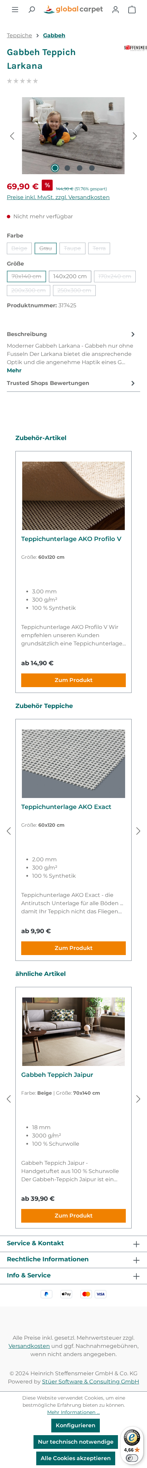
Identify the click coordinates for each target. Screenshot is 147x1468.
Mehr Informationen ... (73, 1412)
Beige (21, 249)
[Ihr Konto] (115, 9)
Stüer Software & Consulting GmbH (90, 1381)
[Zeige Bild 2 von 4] (67, 168)
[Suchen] (31, 9)
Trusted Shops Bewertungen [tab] (48, 383)
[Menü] (15, 9)
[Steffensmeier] (132, 61)
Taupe (74, 249)
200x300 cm (30, 291)
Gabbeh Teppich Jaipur (57, 1075)
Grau (48, 249)
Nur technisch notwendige (75, 1442)
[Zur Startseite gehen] (73, 9)
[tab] (72, 351)
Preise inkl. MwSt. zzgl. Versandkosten (58, 197)
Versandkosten (29, 1346)
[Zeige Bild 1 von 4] (55, 168)
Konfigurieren (75, 1425)
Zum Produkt (74, 680)
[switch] (132, 1458)
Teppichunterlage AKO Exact (66, 807)
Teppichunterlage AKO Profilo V (71, 539)
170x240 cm (117, 277)
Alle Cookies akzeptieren (76, 1458)
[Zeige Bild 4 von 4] (92, 168)
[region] (73, 135)
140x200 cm (70, 276)
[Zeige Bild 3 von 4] (79, 168)
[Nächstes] (135, 136)
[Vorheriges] (12, 136)
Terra (101, 249)
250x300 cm (76, 291)
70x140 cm (29, 277)
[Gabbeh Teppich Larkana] (73, 135)
